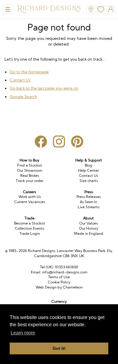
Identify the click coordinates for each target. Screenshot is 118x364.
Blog (88, 165)
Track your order (29, 180)
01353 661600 (66, 267)
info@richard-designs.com (64, 272)
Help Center (88, 170)
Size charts (89, 180)
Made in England (88, 233)
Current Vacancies (29, 202)
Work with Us (29, 196)
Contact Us (20, 80)
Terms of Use (59, 277)
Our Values (88, 223)
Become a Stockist (29, 223)
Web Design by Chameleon (59, 287)
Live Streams (89, 207)
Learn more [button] (23, 332)
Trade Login (29, 233)
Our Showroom (29, 170)
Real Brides (29, 175)
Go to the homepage (29, 71)
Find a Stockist (29, 165)
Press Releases (89, 196)
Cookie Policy (59, 282)
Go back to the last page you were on (44, 88)
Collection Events (29, 228)
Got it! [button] (59, 348)
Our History (88, 228)
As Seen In (88, 202)
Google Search (23, 96)
